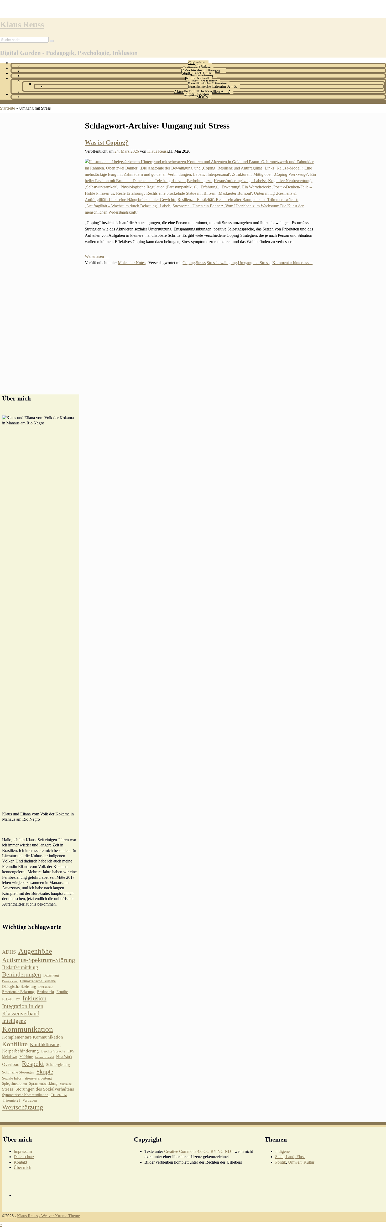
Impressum (23, 1151)
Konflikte (15, 1043)
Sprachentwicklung (43, 1084)
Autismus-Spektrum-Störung (38, 960)
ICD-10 (7, 999)
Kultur (309, 1162)
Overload (10, 1064)
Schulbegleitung (58, 1065)
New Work (64, 1057)
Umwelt (294, 1162)
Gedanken (196, 62)
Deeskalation (10, 981)
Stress (201, 262)
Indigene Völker (196, 68)
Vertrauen (30, 1100)
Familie (62, 992)
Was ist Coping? (106, 142)
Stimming (66, 1083)
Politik (280, 1162)
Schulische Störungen (18, 1072)
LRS (70, 1051)
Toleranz (59, 1094)
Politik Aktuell (197, 78)
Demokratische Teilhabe (38, 981)
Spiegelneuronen (14, 1084)
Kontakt (20, 1162)
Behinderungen (21, 974)
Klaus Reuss (22, 24)
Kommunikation (27, 1029)
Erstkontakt (45, 992)
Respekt (33, 1063)
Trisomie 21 (11, 1100)
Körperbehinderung (20, 1051)
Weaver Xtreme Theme (60, 1216)
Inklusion (34, 998)
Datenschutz (24, 1156)
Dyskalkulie (45, 986)
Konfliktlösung (45, 1044)
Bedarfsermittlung (20, 967)
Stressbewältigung (222, 262)
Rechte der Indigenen (202, 70)
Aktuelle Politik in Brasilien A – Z (202, 91)
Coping (188, 262)
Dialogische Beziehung (19, 987)
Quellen (201, 65)
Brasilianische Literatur (207, 83)
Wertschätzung (22, 1107)
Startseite (7, 108)
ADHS (9, 952)
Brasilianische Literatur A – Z (212, 86)
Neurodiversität (44, 1057)
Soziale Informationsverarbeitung (27, 1078)
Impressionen (202, 76)
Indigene (282, 1151)
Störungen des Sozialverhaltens (44, 1089)
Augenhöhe (35, 951)
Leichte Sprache (53, 1051)
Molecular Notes (131, 262)
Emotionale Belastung (18, 992)
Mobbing (26, 1057)
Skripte (44, 1071)
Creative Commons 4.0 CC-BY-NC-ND (197, 1151)
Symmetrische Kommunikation (25, 1095)
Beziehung (51, 975)
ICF (18, 999)
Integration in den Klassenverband (22, 1010)
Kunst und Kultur (202, 81)
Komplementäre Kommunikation (32, 1037)
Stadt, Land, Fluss (197, 73)
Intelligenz (14, 1021)
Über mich (22, 1167)
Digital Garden (196, 94)
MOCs (202, 97)
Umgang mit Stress (253, 262)
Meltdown (9, 1057)
